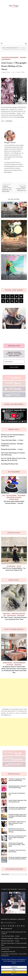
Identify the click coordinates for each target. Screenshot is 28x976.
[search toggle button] (25, 43)
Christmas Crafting (18, 613)
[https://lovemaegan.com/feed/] (3, 296)
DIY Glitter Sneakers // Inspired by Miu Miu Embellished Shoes (18, 858)
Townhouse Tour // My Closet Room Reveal (17, 851)
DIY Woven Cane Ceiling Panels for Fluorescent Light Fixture (18, 808)
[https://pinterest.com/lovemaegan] (17, 296)
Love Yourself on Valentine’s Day (17, 794)
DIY (4, 495)
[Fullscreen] (25, 421)
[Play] (3, 421)
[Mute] (22, 421)
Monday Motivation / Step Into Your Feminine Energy (17, 786)
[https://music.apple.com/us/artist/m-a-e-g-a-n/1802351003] (3, 301)
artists (19, 245)
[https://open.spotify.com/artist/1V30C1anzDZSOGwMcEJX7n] (8, 301)
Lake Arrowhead (19, 662)
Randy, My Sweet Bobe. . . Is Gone (12, 449)
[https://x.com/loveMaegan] (12, 301)
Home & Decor (7, 662)
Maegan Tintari (6, 72)
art (2, 121)
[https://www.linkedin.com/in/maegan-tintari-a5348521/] (17, 301)
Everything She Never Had (9, 464)
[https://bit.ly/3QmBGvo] (21, 301)
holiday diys (11, 615)
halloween (21, 495)
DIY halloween (11, 495)
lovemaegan (7, 928)
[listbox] (14, 501)
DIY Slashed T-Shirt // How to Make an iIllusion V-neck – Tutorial (17, 823)
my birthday (11, 566)
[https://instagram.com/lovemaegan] (8, 296)
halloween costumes (14, 497)
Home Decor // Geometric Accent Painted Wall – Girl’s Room (17, 844)
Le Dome (9, 664)
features (23, 57)
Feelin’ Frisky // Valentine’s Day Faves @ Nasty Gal (17, 801)
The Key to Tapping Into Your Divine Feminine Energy (17, 779)
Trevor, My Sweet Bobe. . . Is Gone (12, 440)
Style (19, 566)
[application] (14, 416)
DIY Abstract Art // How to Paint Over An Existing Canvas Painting (17, 830)
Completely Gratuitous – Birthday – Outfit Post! (13, 938)
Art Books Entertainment (10, 57)
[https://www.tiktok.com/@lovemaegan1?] (12, 296)
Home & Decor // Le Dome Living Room (14, 667)
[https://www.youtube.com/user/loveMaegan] (21, 296)
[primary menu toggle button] (2, 43)
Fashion (18, 210)
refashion (20, 615)
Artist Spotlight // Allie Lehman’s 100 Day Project (14, 278)
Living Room (17, 664)
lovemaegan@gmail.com (9, 922)
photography (6, 59)
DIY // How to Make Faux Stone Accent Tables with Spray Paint (17, 837)
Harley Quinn (14, 499)
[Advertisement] (14, 23)
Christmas (6, 613)
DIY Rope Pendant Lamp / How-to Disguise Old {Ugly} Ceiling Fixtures (18, 816)
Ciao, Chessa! (20, 117)
